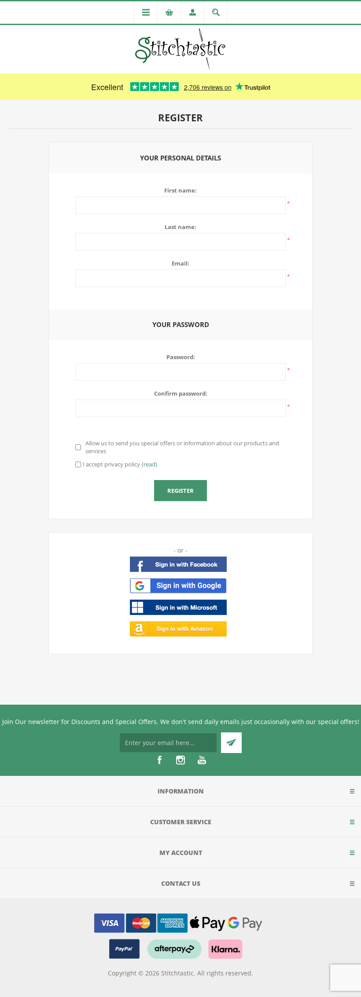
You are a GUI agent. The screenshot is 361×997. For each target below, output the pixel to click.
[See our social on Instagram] (180, 760)
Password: (180, 357)
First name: (180, 190)
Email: (180, 263)
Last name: (180, 227)
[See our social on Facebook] (159, 760)
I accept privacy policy (111, 464)
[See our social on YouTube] (202, 760)
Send (231, 742)
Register (180, 491)
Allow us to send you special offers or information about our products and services (182, 447)
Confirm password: (180, 393)
